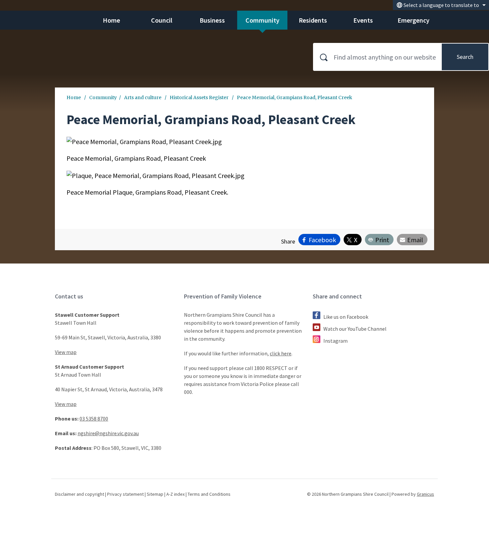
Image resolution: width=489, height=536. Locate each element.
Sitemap (155, 494)
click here (280, 353)
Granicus (425, 494)
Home (74, 97)
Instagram (335, 340)
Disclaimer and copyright (79, 494)
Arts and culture (143, 97)
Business (212, 20)
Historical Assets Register (200, 97)
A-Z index (175, 494)
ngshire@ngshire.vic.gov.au (108, 433)
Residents (313, 20)
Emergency (413, 20)
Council (161, 20)
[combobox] (441, 5)
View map (66, 352)
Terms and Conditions (209, 494)
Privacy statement (125, 494)
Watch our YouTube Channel (355, 328)
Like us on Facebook (345, 316)
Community (262, 20)
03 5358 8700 (94, 418)
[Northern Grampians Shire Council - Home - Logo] (45, 39)
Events (363, 20)
